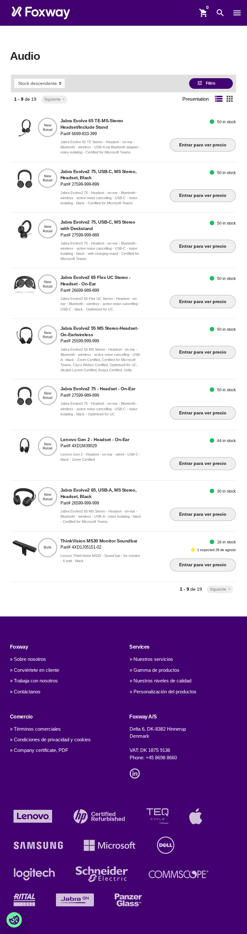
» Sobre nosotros (28, 659)
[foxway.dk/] (41, 12)
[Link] (136, 773)
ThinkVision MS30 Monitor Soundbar (98, 540)
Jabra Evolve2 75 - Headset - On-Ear (97, 388)
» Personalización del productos (163, 691)
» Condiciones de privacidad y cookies (50, 739)
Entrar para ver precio (202, 144)
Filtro (206, 83)
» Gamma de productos (154, 670)
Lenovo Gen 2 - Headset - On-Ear (94, 439)
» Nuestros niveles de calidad (160, 680)
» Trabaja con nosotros (34, 680)
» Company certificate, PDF (39, 750)
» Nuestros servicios (151, 659)
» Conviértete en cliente (34, 670)
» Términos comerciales (35, 729)
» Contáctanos (25, 691)
